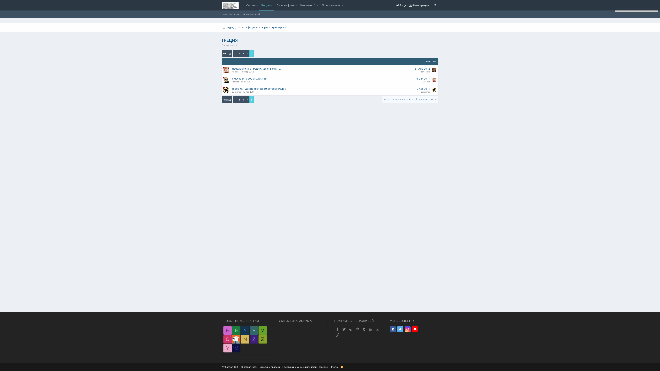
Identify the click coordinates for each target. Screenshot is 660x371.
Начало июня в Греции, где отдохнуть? (256, 68)
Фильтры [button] (430, 61)
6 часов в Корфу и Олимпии (250, 78)
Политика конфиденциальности (299, 366)
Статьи (250, 5)
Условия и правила (270, 366)
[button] (257, 5)
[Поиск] (435, 5)
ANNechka (425, 71)
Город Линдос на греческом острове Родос (259, 88)
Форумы (266, 5)
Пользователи (331, 5)
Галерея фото (285, 5)
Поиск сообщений (251, 14)
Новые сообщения (230, 14)
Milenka (236, 71)
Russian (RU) (231, 366)
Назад (227, 53)
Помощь (323, 366)
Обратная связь (248, 366)
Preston (235, 81)
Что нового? (307, 5)
